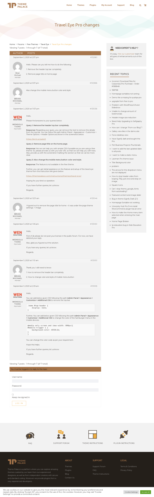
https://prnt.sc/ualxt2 (36, 139)
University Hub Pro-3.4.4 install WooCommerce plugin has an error (126, 207)
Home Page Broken (120, 221)
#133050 (93, 224)
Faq (30, 443)
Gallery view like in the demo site (125, 131)
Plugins (93, 5)
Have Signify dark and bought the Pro (126, 140)
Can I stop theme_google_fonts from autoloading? (125, 190)
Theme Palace (22, 5)
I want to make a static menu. (124, 155)
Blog (132, 5)
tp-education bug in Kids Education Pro (126, 226)
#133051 (94, 260)
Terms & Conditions (128, 466)
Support (121, 5)
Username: (17, 377)
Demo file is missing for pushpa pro (126, 97)
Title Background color (121, 162)
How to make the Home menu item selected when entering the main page (127, 215)
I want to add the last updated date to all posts (127, 150)
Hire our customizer (126, 54)
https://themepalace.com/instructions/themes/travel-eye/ (53, 176)
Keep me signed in (21, 397)
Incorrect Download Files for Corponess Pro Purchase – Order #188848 (125, 83)
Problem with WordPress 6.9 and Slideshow (125, 106)
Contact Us (69, 478)
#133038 (93, 109)
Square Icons (117, 185)
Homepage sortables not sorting (125, 94)
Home (69, 5)
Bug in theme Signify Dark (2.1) (125, 199)
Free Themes (32, 44)
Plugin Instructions (124, 443)
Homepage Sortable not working (126, 202)
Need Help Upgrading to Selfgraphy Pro (127, 122)
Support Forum (61, 443)
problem (115, 166)
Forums (21, 44)
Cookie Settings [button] (131, 492)
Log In (19, 403)
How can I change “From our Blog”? (127, 127)
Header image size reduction (124, 117)
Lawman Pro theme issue (123, 159)
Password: (17, 386)
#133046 (93, 198)
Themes (80, 5)
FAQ (94, 470)
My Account (106, 5)
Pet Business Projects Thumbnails (126, 145)
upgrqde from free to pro (122, 101)
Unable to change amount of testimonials (124, 112)
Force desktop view (120, 135)
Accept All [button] (146, 492)
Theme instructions (92, 443)
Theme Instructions (101, 474)
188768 (115, 90)
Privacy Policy (126, 470)
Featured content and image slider (126, 195)
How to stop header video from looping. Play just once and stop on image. (126, 178)
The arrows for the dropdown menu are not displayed (127, 171)
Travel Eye (45, 44)
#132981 (93, 57)
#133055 (93, 286)
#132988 (93, 83)
